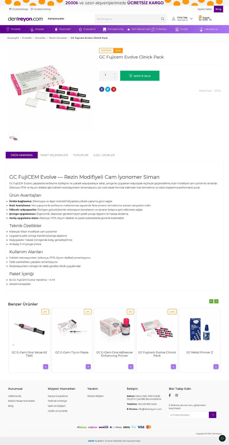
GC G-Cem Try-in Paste (72, 352)
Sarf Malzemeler (141, 29)
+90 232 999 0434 (142, 404)
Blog (218, 9)
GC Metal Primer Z (199, 352)
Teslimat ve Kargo (57, 400)
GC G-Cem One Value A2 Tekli (29, 354)
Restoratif (65, 29)
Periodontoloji (115, 29)
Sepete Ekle (142, 76)
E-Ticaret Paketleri (113, 440)
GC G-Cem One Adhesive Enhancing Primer (114, 354)
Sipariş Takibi (205, 9)
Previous (211, 301)
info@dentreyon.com (144, 409)
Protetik (15, 29)
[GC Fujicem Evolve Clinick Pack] (51, 88)
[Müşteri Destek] (222, 438)
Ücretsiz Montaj (42, 9)
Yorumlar (81, 155)
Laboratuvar (211, 29)
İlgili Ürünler (104, 155)
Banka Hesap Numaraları (21, 400)
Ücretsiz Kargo (20, 9)
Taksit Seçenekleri (54, 155)
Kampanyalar (56, 18)
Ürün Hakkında (22, 155)
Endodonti (89, 29)
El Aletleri (161, 29)
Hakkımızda (14, 396)
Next (216, 301)
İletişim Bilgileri (95, 396)
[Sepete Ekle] (45, 366)
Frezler (184, 29)
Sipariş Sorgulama (58, 396)
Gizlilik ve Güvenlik (58, 410)
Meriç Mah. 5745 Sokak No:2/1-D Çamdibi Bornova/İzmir (144, 397)
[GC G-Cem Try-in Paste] (72, 329)
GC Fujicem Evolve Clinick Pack (157, 354)
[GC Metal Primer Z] (200, 329)
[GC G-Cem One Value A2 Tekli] (29, 329)
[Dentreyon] (25, 18)
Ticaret (95, 440)
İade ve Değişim (57, 405)
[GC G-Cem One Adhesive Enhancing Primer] (114, 329)
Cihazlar (39, 29)
